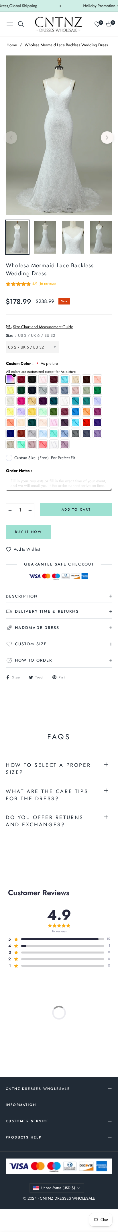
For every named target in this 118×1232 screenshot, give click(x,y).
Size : (30, 335)
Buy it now (28, 531)
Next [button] (107, 137)
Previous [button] (11, 137)
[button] (31, 284)
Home (12, 45)
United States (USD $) (58, 1188)
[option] (59, 135)
